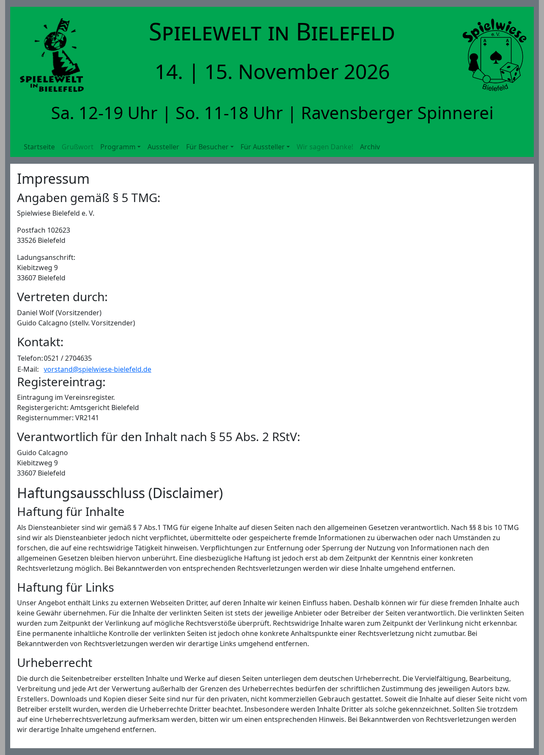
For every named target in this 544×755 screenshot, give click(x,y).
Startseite (39, 146)
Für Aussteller (263, 146)
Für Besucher (207, 146)
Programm (118, 146)
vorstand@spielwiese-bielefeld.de (97, 369)
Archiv (370, 146)
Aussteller (163, 146)
